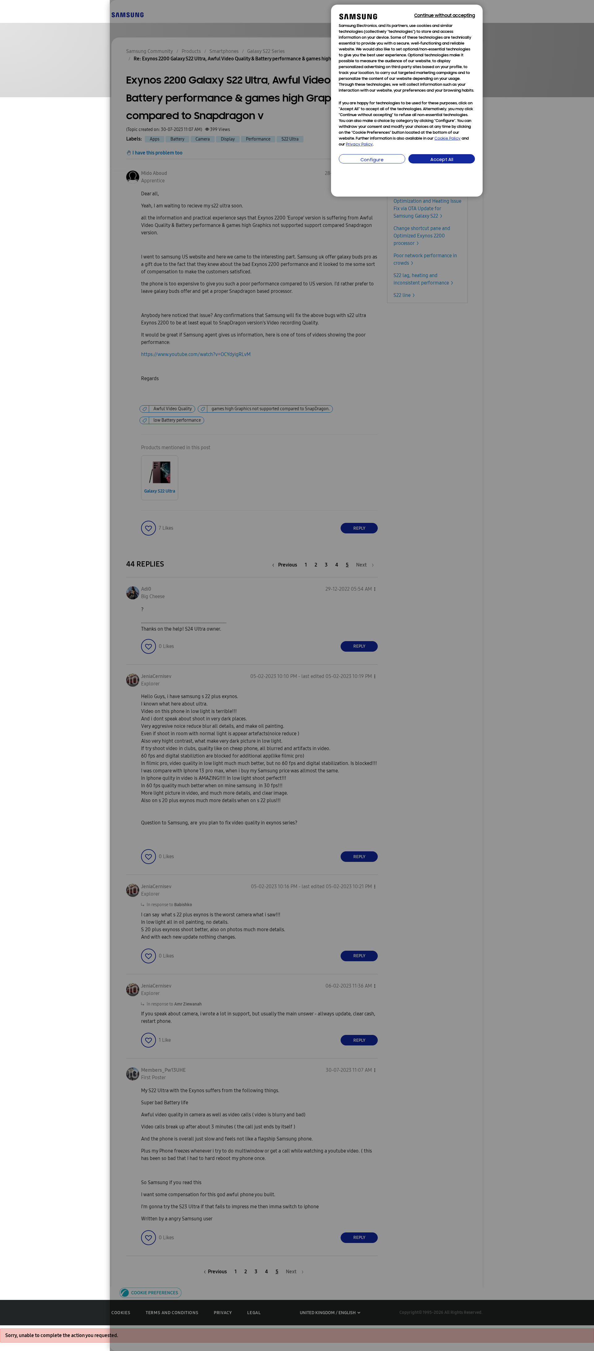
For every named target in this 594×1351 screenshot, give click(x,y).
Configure (372, 160)
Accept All (441, 160)
